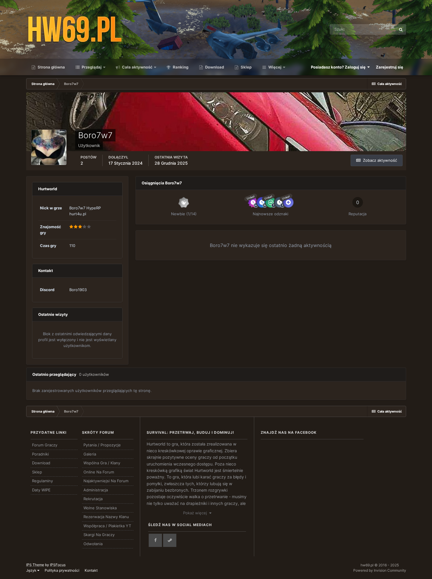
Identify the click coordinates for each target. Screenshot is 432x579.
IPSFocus (58, 565)
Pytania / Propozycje (102, 445)
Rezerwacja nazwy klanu (106, 516)
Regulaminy (42, 480)
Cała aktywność (137, 67)
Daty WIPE (41, 490)
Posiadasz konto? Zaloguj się (339, 67)
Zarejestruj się (389, 67)
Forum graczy (44, 445)
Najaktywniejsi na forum (105, 480)
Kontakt (91, 570)
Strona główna (51, 67)
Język (31, 570)
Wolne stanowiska (100, 507)
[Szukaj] (401, 29)
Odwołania (93, 543)
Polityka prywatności (62, 570)
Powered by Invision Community (379, 570)
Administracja (95, 490)
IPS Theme (35, 565)
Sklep (246, 67)
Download (214, 67)
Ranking (180, 67)
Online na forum (98, 472)
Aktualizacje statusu (370, 29)
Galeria (89, 454)
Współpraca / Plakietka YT (107, 525)
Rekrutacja (93, 498)
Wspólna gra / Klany (101, 462)
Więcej (274, 67)
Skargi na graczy (99, 534)
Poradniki (40, 454)
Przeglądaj (91, 67)
